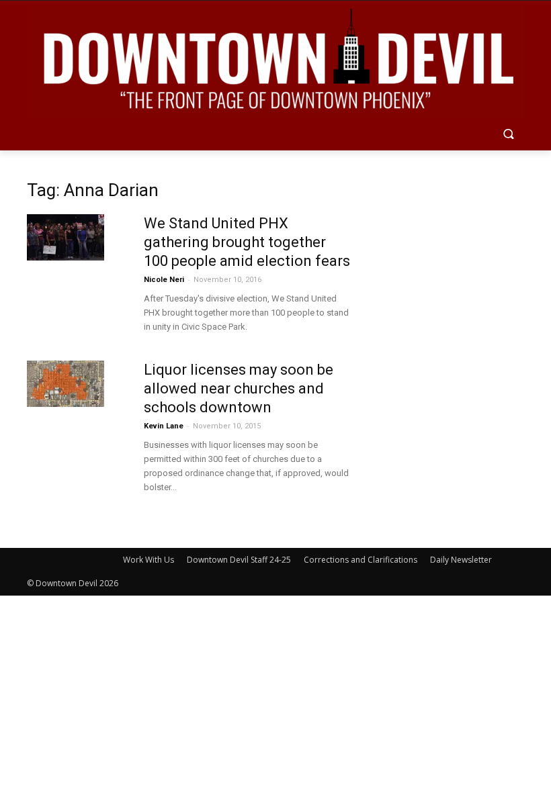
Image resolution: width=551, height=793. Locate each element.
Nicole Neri (164, 279)
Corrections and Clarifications (360, 559)
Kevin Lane (163, 426)
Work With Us (148, 559)
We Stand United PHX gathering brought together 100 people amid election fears (247, 242)
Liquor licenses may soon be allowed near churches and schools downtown (238, 388)
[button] (508, 135)
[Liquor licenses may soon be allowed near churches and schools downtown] (65, 384)
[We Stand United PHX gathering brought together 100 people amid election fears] (65, 237)
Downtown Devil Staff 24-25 (239, 559)
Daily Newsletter (461, 559)
